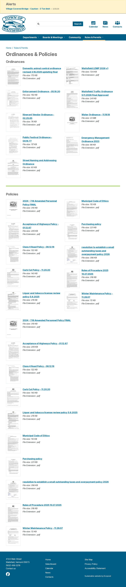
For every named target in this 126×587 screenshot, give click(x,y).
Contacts (49, 577)
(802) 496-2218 (13, 565)
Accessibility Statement (95, 568)
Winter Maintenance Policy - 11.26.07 (43, 528)
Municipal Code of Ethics (95, 201)
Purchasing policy (91, 224)
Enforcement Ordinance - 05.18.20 (41, 91)
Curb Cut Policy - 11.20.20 (36, 270)
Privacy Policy (91, 564)
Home (8, 48)
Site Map (89, 559)
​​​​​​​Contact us (11, 568)
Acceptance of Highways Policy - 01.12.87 (45, 343)
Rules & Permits (21, 48)
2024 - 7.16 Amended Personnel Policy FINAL (47, 320)
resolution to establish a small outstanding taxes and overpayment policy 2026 (98, 251)
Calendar (49, 568)
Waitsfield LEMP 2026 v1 (95, 68)
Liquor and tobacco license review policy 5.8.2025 (50, 412)
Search (77, 24)
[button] (31, 37)
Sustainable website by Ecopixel (98, 576)
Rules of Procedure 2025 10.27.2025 (42, 505)
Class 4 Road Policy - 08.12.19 (38, 247)
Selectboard (50, 564)
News (47, 572)
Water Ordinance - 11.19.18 (96, 114)
